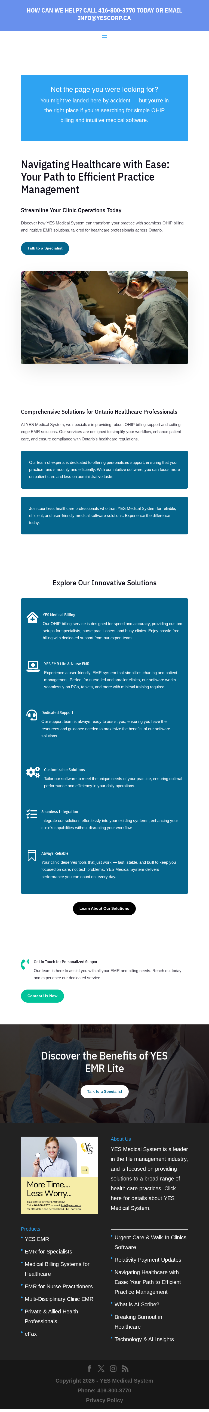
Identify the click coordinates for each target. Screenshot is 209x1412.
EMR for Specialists (48, 1252)
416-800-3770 (114, 1390)
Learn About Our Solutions (104, 908)
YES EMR (37, 1239)
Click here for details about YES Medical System (143, 1198)
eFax (31, 1334)
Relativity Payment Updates (148, 1260)
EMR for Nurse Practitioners (59, 1286)
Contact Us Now (42, 996)
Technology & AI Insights (144, 1339)
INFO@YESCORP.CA (104, 18)
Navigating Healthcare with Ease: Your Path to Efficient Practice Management (148, 1282)
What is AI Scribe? (137, 1304)
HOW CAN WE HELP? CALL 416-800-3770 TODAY (90, 10)
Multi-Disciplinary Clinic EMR (59, 1299)
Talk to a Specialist (45, 248)
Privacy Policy (104, 1400)
